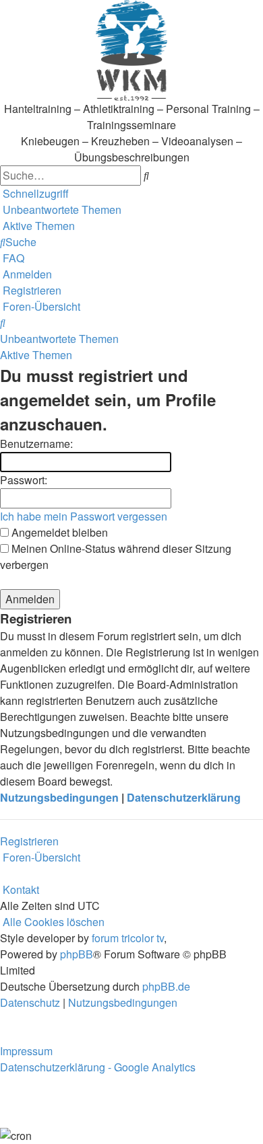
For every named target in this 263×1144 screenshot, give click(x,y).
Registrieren (29, 841)
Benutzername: (36, 443)
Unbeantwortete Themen (59, 338)
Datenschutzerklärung (184, 797)
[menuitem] (60, 209)
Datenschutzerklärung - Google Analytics (98, 1067)
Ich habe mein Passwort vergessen (83, 516)
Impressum (26, 1051)
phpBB (76, 954)
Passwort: (23, 480)
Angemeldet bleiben (58, 532)
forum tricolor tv (128, 938)
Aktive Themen (36, 355)
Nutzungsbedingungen (59, 797)
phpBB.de (166, 986)
